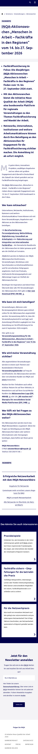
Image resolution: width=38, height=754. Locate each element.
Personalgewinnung (10, 233)
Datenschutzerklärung (11, 686)
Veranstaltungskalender (12, 371)
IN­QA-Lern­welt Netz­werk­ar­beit (19, 498)
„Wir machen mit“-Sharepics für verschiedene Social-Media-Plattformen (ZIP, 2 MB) (17, 400)
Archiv (23, 695)
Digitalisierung (8, 236)
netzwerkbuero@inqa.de (18, 449)
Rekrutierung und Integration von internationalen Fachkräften (17, 242)
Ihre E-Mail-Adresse (11, 675)
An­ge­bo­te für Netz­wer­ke (19, 486)
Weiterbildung (26, 233)
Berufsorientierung (13, 230)
